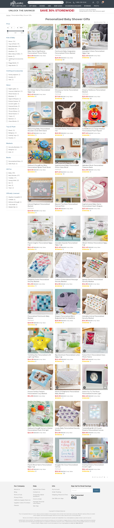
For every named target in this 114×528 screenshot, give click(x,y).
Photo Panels (14, 94)
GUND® (12, 199)
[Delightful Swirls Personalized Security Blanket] (40, 265)
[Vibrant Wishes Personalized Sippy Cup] (95, 228)
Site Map (36, 506)
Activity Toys (13, 135)
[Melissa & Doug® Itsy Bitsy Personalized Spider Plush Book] (40, 151)
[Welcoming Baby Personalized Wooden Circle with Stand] (40, 114)
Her (10, 183)
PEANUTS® (13, 207)
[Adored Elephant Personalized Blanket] (40, 189)
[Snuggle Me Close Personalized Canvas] (68, 450)
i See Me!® (13, 204)
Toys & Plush (14, 44)
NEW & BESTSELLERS (19, 6)
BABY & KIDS (58, 6)
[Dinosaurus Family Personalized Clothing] (68, 75)
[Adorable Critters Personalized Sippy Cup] (95, 36)
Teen (11, 188)
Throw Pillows (14, 111)
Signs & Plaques (14, 99)
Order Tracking (56, 492)
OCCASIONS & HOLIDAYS (73, 6)
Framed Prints (14, 106)
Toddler (12, 178)
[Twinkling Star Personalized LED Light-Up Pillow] (40, 340)
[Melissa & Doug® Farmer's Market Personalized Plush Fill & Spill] (40, 413)
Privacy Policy (18, 497)
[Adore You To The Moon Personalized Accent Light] (95, 377)
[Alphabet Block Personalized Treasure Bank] (95, 151)
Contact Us (36, 492)
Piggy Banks (13, 63)
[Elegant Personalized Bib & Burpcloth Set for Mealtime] (68, 301)
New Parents (14, 175)
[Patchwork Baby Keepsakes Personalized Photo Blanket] (68, 36)
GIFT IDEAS (32, 6)
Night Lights (13, 89)
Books (11, 56)
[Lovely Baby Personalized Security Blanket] (68, 413)
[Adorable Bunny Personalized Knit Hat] (68, 114)
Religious (12, 133)
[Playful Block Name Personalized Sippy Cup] (40, 450)
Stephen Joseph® (15, 197)
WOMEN (42, 6)
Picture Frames (14, 101)
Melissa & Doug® (15, 202)
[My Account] (93, 2)
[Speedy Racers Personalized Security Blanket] (95, 265)
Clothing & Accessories (16, 59)
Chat (69, 2)
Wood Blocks (14, 109)
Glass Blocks (13, 121)
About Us (17, 489)
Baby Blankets (14, 46)
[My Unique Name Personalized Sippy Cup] (40, 75)
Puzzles (12, 138)
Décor (12, 41)
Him (11, 185)
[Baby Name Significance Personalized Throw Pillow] (40, 36)
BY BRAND (87, 6)
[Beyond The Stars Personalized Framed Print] (68, 189)
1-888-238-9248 (80, 2)
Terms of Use (18, 494)
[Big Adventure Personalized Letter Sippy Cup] (68, 340)
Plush (11, 130)
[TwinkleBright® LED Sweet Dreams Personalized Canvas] (95, 413)
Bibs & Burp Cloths (15, 54)
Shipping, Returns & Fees (60, 494)
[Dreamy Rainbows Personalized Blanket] (95, 75)
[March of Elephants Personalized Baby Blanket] (68, 377)
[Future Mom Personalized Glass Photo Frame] (95, 340)
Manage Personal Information (38, 502)
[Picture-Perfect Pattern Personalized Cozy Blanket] (40, 377)
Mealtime (13, 51)
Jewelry (12, 77)
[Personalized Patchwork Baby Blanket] (40, 301)
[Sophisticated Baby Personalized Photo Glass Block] (68, 151)
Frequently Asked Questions (38, 495)
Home (8, 15)
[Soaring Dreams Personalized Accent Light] (95, 450)
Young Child (14, 180)
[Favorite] (98, 2)
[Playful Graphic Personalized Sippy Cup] (40, 228)
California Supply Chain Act (22, 500)
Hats (11, 79)
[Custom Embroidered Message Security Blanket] (68, 265)
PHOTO (96, 6)
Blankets (12, 49)
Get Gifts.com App (58, 498)
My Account (55, 489)
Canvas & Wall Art (15, 91)
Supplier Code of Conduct (22, 502)
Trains (11, 116)
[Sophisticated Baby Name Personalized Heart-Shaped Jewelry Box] (95, 189)
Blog (15, 492)
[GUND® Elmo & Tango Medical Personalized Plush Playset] (95, 114)
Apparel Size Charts (39, 489)
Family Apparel (14, 74)
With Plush (13, 164)
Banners (12, 119)
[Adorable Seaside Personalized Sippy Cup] (68, 228)
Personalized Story (15, 161)
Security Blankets (15, 147)
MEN (49, 6)
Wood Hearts (13, 114)
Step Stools (13, 65)
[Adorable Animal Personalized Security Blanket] (95, 301)
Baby (12, 173)
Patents (16, 505)
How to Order (37, 499)
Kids (11, 152)
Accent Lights (14, 104)
